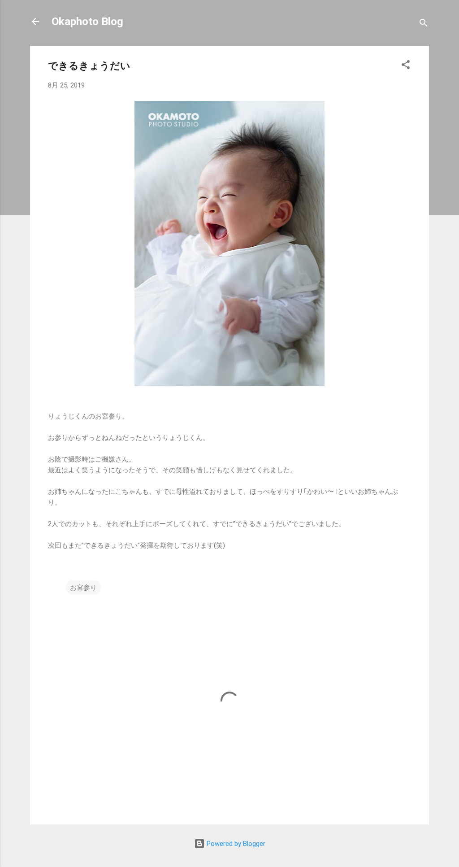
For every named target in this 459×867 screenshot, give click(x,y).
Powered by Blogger (235, 844)
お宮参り (83, 588)
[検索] (423, 24)
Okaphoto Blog (87, 21)
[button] (405, 66)
